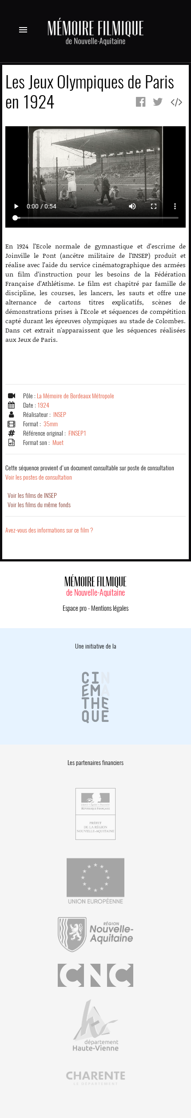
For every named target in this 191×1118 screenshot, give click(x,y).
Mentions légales (109, 608)
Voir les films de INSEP (32, 495)
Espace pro (75, 608)
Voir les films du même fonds (39, 505)
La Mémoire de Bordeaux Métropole (75, 396)
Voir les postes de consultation (89, 472)
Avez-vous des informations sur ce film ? (49, 530)
